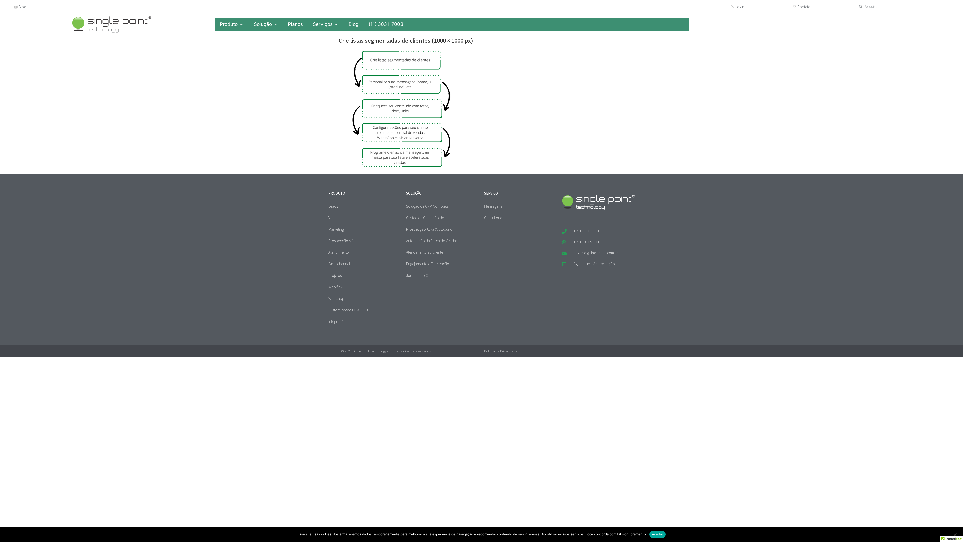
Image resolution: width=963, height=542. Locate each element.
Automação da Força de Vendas (431, 240)
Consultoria (493, 217)
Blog (22, 6)
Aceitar (657, 534)
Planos (295, 24)
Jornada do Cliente (421, 275)
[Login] (732, 6)
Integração (337, 321)
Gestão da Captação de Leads (430, 217)
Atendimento (338, 252)
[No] (955, 534)
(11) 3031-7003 (386, 24)
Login (739, 6)
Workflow (335, 286)
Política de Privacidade (500, 351)
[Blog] (15, 7)
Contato (803, 6)
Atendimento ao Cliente (424, 252)
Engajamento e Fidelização (427, 263)
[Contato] (794, 7)
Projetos (335, 275)
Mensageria (493, 206)
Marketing (336, 229)
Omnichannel (339, 263)
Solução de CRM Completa (427, 206)
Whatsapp (336, 298)
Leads (333, 206)
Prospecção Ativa (342, 240)
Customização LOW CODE (349, 309)
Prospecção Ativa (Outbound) (429, 229)
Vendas (334, 217)
